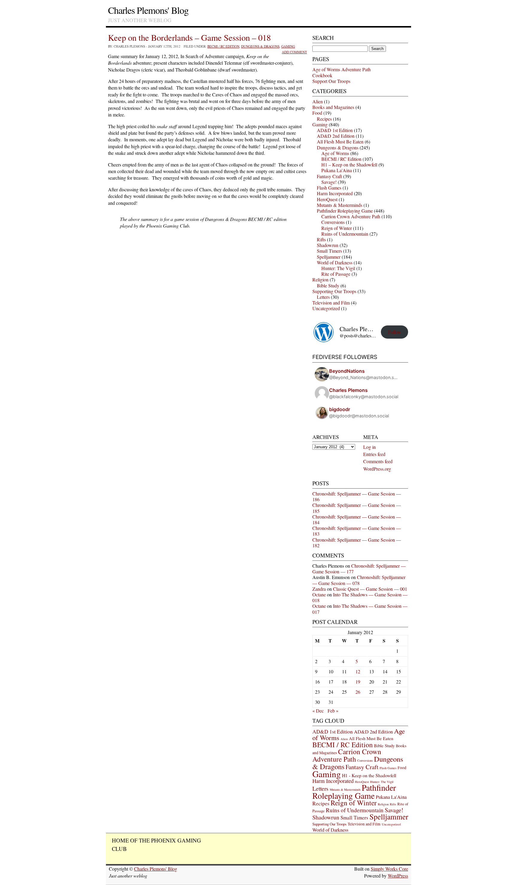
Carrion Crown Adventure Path (350, 216)
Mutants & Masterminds (339, 205)
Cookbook (322, 75)
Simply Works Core (389, 869)
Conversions (333, 222)
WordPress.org (377, 469)
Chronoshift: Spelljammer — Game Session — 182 (356, 542)
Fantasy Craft (329, 176)
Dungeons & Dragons (260, 46)
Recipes (324, 119)
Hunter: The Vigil (338, 268)
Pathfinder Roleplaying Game (345, 210)
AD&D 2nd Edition (336, 136)
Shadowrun (327, 245)
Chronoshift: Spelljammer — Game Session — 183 (356, 531)
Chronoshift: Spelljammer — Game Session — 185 (356, 508)
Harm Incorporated (335, 193)
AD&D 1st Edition (335, 130)
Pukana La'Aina (336, 170)
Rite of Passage (335, 274)
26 (357, 692)
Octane (319, 594)
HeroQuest (327, 199)
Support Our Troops (331, 81)
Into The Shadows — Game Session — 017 (359, 609)
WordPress (398, 875)
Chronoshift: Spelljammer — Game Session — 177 (359, 569)
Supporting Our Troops (334, 291)
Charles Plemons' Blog (148, 10)
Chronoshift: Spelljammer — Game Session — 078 (358, 580)
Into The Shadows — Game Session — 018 (359, 597)
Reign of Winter (336, 228)
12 (357, 671)
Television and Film (331, 302)
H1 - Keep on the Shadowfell (369, 775)
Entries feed (374, 454)
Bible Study (328, 285)
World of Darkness (334, 262)
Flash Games (329, 187)
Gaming (288, 46)
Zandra (319, 589)
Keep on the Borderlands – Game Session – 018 (189, 37)
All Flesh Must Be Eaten (340, 141)
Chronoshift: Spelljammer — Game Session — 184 (356, 519)
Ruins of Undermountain (344, 234)
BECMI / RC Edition (223, 46)
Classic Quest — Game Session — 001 (370, 589)
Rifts (321, 239)
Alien (317, 101)
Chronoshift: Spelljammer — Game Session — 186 (356, 496)
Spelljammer (328, 257)
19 (357, 681)
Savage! (329, 182)
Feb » (333, 710)
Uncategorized (326, 308)
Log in (369, 447)
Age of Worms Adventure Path (341, 69)
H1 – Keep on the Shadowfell (349, 164)
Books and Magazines (333, 107)
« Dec (318, 710)
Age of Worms (335, 153)
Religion (320, 279)
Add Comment (294, 52)
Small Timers (329, 251)
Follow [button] (394, 332)
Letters (323, 297)
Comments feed (378, 461)
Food (317, 113)
